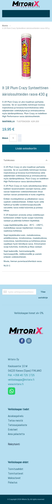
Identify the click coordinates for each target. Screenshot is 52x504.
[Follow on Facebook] (22, 341)
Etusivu (5, 26)
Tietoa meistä (15, 420)
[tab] (26, 160)
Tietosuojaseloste (17, 425)
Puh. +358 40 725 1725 (21, 375)
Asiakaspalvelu (15, 416)
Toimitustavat (15, 473)
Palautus (12, 482)
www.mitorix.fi (16, 384)
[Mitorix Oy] (26, 4)
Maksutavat (14, 478)
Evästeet (13, 429)
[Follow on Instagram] (29, 341)
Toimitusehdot (15, 469)
